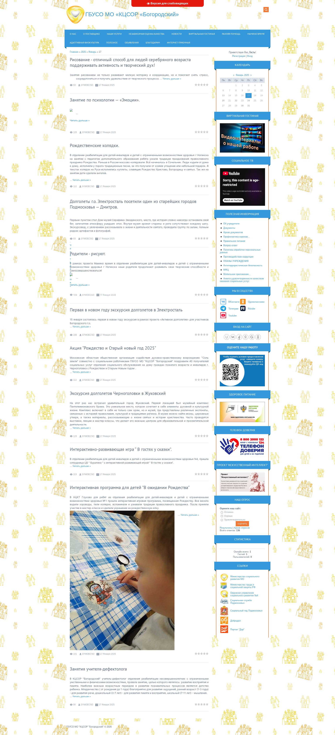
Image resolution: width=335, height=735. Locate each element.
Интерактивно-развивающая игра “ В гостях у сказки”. (121, 449)
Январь (92, 52)
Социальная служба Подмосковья (241, 601)
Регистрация (238, 56)
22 (236, 100)
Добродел (235, 620)
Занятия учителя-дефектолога (98, 669)
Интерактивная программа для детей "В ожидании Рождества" (129, 487)
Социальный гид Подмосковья (246, 610)
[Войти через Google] (252, 337)
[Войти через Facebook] (239, 337)
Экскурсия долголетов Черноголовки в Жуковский (118, 393)
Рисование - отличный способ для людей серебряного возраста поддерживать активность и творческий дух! (130, 62)
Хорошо (228, 516)
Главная (74, 52)
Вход (250, 56)
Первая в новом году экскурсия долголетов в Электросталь (126, 310)
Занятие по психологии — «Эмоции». (105, 100)
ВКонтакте (233, 302)
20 (223, 100)
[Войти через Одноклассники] (258, 337)
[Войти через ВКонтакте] (233, 337)
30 (242, 105)
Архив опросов (242, 527)
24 (248, 100)
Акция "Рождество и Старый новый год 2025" (113, 348)
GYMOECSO (87, 85)
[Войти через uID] (226, 337)
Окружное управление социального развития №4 (244, 594)
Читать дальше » (172, 78)
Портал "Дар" (237, 629)
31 (248, 105)
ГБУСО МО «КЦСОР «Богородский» (132, 14)
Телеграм (233, 308)
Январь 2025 (242, 75)
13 (223, 95)
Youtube (232, 315)
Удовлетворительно (234, 519)
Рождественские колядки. (94, 145)
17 (248, 95)
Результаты (226, 527)
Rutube (251, 308)
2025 (83, 52)
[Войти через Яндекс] (245, 337)
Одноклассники (256, 302)
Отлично (228, 512)
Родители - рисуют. (87, 253)
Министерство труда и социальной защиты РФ (242, 586)
